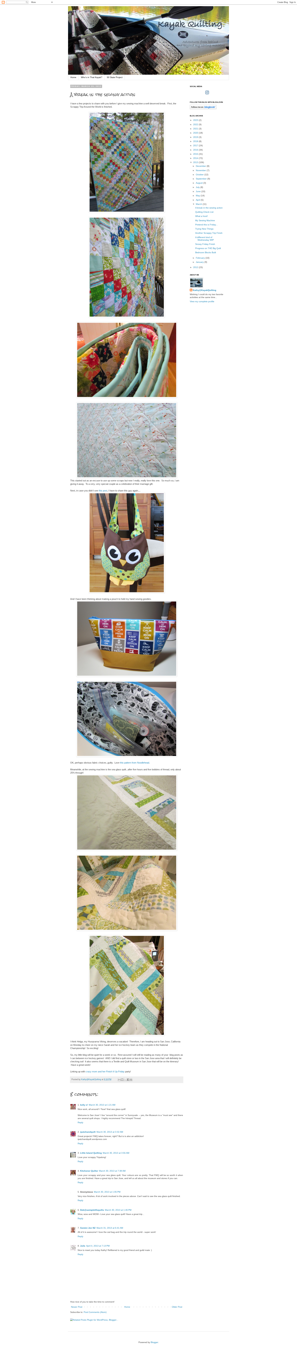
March (199, 204)
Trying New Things (204, 229)
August (199, 183)
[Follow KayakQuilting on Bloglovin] (203, 108)
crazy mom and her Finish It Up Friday (105, 1071)
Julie (82, 1246)
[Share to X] (125, 1079)
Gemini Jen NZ (88, 1228)
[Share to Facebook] (128, 1079)
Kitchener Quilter (89, 1171)
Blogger (154, 1342)
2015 (196, 154)
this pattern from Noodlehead (134, 762)
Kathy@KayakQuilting (204, 290)
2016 (196, 150)
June (198, 191)
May (198, 195)
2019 (196, 137)
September (201, 178)
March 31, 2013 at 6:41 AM (110, 1228)
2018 (196, 141)
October (200, 174)
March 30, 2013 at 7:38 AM (112, 1171)
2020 (196, 133)
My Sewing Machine (205, 220)
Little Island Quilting (91, 1153)
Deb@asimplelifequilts (92, 1210)
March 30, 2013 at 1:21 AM (102, 1105)
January (200, 262)
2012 (196, 267)
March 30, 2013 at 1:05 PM (107, 1192)
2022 (196, 124)
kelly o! (84, 1105)
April (198, 200)
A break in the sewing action (209, 208)
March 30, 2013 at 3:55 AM (116, 1153)
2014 (196, 158)
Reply (80, 1122)
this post (103, 490)
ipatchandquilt (88, 1132)
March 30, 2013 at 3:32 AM (110, 1132)
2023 (196, 120)
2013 (196, 162)
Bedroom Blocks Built (205, 252)
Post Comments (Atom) (95, 1312)
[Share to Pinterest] (131, 1079)
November (201, 170)
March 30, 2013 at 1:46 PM (118, 1210)
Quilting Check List (204, 212)
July (198, 187)
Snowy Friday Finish (205, 244)
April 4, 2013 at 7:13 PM (98, 1246)
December (201, 166)
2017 (196, 145)
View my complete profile (202, 301)
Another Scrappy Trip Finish (208, 233)
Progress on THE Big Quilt (208, 248)
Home (73, 77)
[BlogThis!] (122, 1079)
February (200, 258)
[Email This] (119, 1079)
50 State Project (115, 77)
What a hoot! (201, 216)
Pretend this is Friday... (206, 224)
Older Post (177, 1307)
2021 (196, 128)
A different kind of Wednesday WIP (204, 238)
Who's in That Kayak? (91, 77)
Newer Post (76, 1307)
